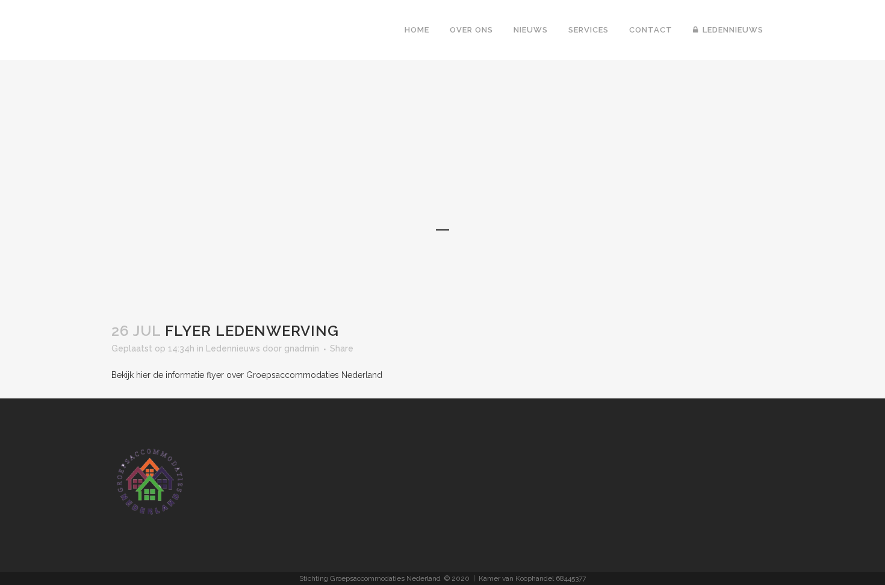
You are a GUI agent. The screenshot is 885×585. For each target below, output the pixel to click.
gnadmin (301, 348)
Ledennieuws (233, 348)
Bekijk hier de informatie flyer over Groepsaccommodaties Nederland (246, 375)
